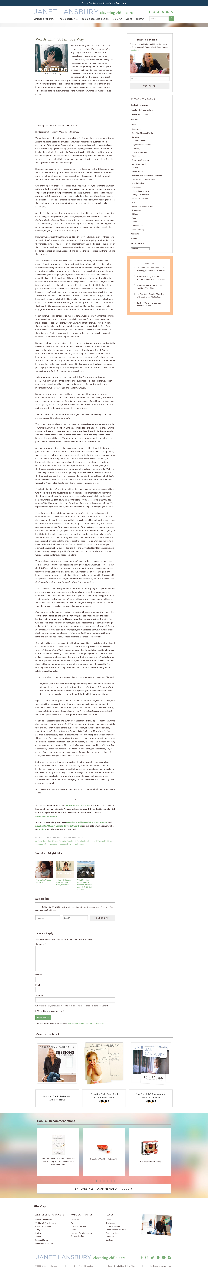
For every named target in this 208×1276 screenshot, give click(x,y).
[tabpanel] (58, 1152)
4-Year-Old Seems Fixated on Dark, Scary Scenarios (63, 882)
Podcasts (135, 234)
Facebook (134, 50)
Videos (134, 238)
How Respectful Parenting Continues (147, 175)
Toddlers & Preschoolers (77, 841)
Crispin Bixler (119, 1266)
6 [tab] (115, 1181)
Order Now (121, 3)
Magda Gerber (138, 183)
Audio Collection (69, 19)
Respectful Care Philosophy (143, 206)
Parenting (63, 841)
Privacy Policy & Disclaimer (83, 1266)
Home (108, 1219)
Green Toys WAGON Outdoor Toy (103, 1159)
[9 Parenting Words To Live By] (44, 869)
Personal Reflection (140, 198)
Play (133, 202)
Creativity (136, 148)
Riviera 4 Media (167, 1266)
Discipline (136, 156)
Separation (136, 210)
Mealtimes (136, 187)
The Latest (110, 1223)
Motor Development (140, 191)
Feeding (135, 167)
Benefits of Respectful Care (99, 841)
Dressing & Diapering (140, 160)
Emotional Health (139, 164)
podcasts (62, 844)
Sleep (134, 218)
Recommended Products (116, 1230)
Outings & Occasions (140, 194)
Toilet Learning (138, 229)
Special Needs (137, 225)
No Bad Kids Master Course (77, 805)
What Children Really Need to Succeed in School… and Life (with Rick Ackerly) (85, 885)
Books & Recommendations (96, 19)
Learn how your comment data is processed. (86, 1023)
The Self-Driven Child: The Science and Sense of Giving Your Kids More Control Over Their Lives (58, 1161)
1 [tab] (97, 1181)
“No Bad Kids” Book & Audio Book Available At (150, 1096)
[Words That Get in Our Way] (51, 60)
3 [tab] (104, 1181)
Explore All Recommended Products (104, 1188)
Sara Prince (131, 1266)
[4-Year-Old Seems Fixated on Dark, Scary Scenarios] (65, 869)
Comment (40, 944)
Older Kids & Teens (50, 841)
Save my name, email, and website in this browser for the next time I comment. (72, 1006)
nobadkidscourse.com (46, 816)
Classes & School (139, 140)
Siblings (135, 214)
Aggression (136, 129)
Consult (117, 19)
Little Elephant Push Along (150, 1161)
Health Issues (137, 171)
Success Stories (138, 243)
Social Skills (136, 221)
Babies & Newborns (139, 105)
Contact (140, 19)
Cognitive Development (141, 144)
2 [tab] (100, 1181)
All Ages (38, 841)
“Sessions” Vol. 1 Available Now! (57, 1098)
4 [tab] (107, 1181)
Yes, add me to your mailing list (51, 1011)
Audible (42, 829)
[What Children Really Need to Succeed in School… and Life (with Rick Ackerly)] (86, 869)
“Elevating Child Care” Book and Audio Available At (104, 1096)
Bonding (135, 137)
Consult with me (112, 1233)
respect (70, 844)
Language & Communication (46, 844)
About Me (110, 1236)
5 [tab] (111, 1181)
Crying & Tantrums (139, 152)
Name (38, 974)
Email (38, 985)
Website (39, 995)
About (129, 19)
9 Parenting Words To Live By (43, 881)
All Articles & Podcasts (44, 1243)
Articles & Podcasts (44, 19)
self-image (79, 844)
